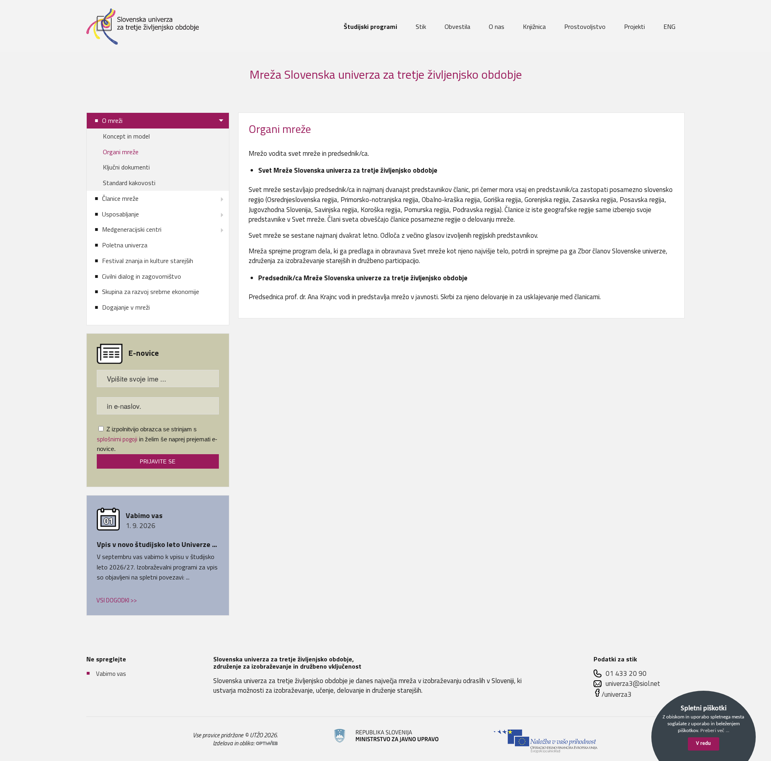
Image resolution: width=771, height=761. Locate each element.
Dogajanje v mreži (126, 307)
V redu (703, 743)
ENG (669, 26)
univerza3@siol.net (633, 684)
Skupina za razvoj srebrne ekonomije (150, 291)
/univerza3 (617, 694)
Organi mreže (121, 152)
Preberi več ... (714, 730)
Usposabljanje (120, 214)
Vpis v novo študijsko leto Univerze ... (157, 544)
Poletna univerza (124, 245)
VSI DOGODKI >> (116, 600)
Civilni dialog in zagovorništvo (141, 276)
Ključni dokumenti (126, 167)
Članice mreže (120, 198)
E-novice (143, 353)
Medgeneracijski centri (131, 229)
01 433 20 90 (626, 674)
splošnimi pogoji (117, 439)
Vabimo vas (111, 673)
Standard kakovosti (129, 183)
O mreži (112, 120)
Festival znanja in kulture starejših (147, 260)
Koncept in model (126, 136)
